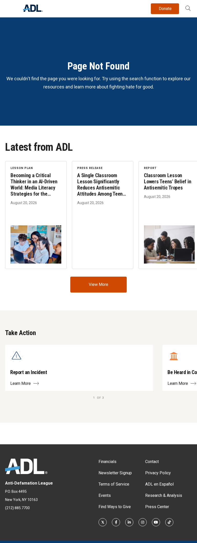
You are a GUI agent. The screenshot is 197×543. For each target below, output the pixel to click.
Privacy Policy (158, 472)
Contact (152, 461)
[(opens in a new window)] (102, 522)
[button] (188, 8)
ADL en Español (159, 484)
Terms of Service (113, 484)
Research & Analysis (163, 495)
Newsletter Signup (115, 472)
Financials (107, 461)
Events (104, 495)
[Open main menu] (10, 7)
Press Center (157, 506)
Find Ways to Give (114, 506)
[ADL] (33, 10)
